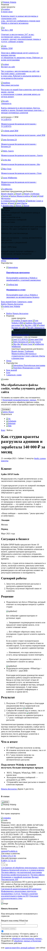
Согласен (6, 409)
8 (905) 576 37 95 (8, 856)
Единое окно (26, 320)
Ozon (30, 344)
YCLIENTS (22, 339)
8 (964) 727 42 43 (8, 860)
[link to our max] (3, 865)
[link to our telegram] (7, 865)
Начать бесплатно (15, 304)
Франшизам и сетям (31, 368)
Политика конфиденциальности (15, 875)
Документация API (9, 879)
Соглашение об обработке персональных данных (23, 868)
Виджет (35, 877)
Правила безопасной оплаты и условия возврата (22, 870)
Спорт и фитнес (31, 356)
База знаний (6, 302)
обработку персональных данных (27, 938)
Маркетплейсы (18, 353)
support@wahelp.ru (9, 851)
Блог (14, 302)
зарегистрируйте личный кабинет (20, 948)
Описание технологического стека (19, 897)
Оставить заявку (8, 929)
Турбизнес (29, 351)
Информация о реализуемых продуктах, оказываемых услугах (19, 892)
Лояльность (39, 327)
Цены (3, 260)
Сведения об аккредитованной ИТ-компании (21, 889)
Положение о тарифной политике (16, 877)
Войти (4, 304)
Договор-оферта (37, 875)
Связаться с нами (24, 302)
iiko (19, 344)
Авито (38, 342)
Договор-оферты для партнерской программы (21, 872)
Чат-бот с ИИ (30, 325)
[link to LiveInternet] (31, 846)
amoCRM (38, 339)
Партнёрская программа (34, 365)
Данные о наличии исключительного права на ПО (19, 894)
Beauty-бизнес (18, 351)
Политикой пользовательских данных (19, 400)
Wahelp (13, 2)
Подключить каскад (10, 258)
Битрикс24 (23, 342)
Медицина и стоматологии (23, 354)
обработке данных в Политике (27, 941)
